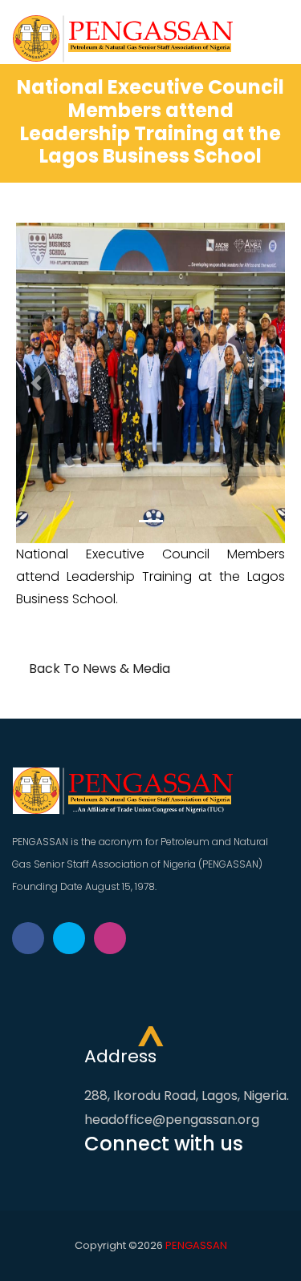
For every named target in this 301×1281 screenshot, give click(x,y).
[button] (36, 383)
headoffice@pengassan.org (171, 1119)
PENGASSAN (196, 1245)
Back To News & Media (98, 668)
